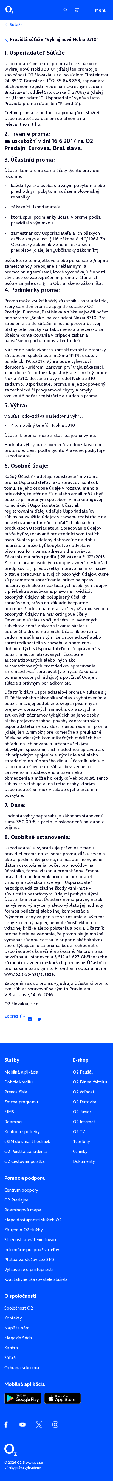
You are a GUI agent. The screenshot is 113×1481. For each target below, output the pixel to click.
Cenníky (80, 1151)
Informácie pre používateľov (31, 1249)
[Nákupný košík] (76, 9)
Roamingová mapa (23, 1210)
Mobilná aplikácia (21, 1072)
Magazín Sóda (18, 1338)
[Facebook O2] (6, 1424)
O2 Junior (82, 1112)
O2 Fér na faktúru (90, 1082)
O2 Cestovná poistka (24, 1161)
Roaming (13, 1122)
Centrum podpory (21, 1190)
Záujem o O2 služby (23, 1230)
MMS (9, 1112)
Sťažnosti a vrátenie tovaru (30, 1240)
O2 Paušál (83, 1072)
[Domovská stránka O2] (10, 1449)
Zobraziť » (14, 1016)
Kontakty (13, 1318)
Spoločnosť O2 (18, 1308)
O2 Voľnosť (83, 1092)
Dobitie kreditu (18, 1082)
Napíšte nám (16, 1328)
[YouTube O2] (22, 1424)
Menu (100, 10)
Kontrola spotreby (22, 1131)
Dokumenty (84, 1161)
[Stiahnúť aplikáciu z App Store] (62, 1398)
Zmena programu (21, 1102)
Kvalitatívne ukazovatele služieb (35, 1279)
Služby (11, 1060)
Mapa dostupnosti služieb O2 (32, 1220)
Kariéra (11, 1348)
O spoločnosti (20, 1296)
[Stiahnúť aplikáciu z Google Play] (22, 1398)
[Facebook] (29, 1019)
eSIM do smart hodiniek (27, 1141)
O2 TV (79, 1131)
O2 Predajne (16, 1200)
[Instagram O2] (55, 1424)
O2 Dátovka (85, 1102)
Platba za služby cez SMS (29, 1259)
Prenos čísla (16, 1092)
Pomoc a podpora (24, 1178)
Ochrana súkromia (21, 1367)
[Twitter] (39, 1019)
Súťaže (11, 1358)
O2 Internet (84, 1122)
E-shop (81, 1060)
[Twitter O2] (39, 1424)
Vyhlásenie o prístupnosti (28, 1269)
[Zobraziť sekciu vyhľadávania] (65, 9)
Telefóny (81, 1141)
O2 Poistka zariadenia (25, 1151)
